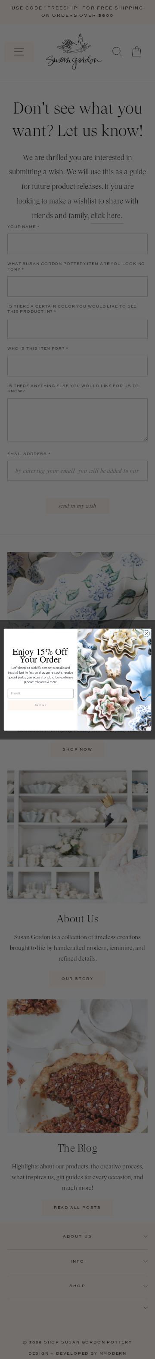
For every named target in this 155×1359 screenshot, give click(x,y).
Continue (40, 705)
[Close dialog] (146, 633)
